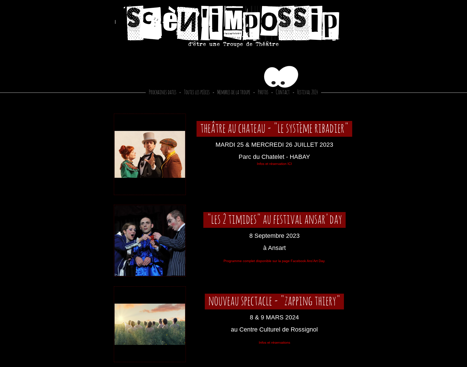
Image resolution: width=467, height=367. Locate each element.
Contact (283, 92)
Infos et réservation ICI (274, 164)
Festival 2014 (307, 92)
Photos (263, 92)
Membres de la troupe (233, 92)
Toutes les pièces (197, 92)
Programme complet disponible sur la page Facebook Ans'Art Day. (274, 261)
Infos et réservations (274, 342)
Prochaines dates (162, 92)
